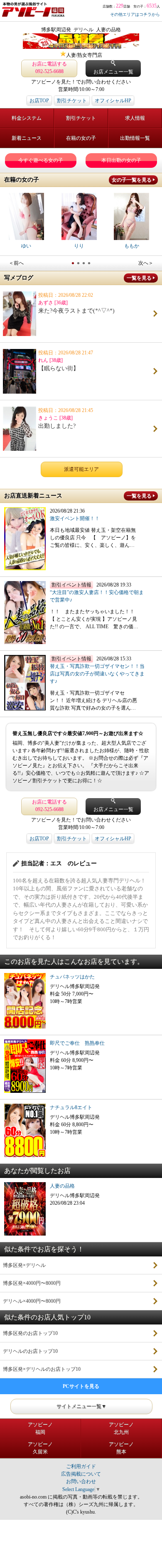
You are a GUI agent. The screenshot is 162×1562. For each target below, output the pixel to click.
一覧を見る (139, 278)
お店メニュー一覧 (113, 72)
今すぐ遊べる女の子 (40, 160)
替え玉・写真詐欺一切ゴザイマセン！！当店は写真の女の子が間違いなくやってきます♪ (97, 673)
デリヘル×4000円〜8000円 (32, 1301)
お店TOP (39, 101)
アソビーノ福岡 (40, 1428)
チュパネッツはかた (72, 977)
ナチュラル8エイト (71, 1107)
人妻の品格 (62, 1186)
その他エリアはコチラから (135, 14)
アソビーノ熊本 (121, 1448)
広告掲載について (81, 1474)
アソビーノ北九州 (121, 1428)
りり (79, 246)
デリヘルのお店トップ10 (30, 1351)
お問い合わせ (81, 1481)
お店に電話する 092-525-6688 (49, 67)
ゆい (26, 246)
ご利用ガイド (81, 1466)
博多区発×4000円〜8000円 (32, 1283)
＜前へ (16, 263)
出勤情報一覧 (135, 138)
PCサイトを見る (81, 1386)
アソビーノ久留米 (40, 1448)
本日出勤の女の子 (121, 160)
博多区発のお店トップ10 (30, 1333)
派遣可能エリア (81, 469)
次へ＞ (145, 263)
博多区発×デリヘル (24, 1265)
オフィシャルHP (113, 101)
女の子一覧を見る (132, 180)
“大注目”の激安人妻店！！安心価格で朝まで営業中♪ (97, 596)
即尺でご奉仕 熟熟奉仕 (77, 1043)
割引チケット (72, 101)
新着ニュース (27, 138)
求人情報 (135, 118)
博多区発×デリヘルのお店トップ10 (42, 1369)
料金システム (27, 118)
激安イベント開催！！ (75, 518)
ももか (131, 246)
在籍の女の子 (81, 138)
